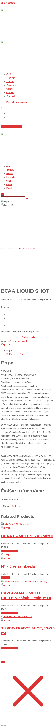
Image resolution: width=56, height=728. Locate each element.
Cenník (10, 92)
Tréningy (10, 78)
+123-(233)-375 (8, 108)
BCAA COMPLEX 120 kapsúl (27, 536)
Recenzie (11, 85)
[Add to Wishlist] (5, 344)
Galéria (10, 89)
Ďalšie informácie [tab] (15, 354)
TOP (3, 662)
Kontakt (10, 96)
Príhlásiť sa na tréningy (11, 126)
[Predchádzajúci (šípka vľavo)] (2, 725)
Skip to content (8, 3)
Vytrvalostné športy (19, 341)
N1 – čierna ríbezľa (18, 566)
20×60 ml (16, 506)
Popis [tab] (9, 350)
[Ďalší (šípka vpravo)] (5, 725)
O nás (9, 74)
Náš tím (10, 81)
